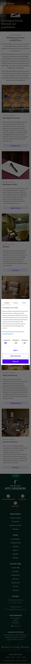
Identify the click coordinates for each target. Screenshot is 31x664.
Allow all (15, 361)
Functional (6, 340)
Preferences (15, 340)
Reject (15, 350)
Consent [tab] (6, 303)
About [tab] (24, 303)
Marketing (24, 340)
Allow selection (15, 356)
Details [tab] (15, 303)
